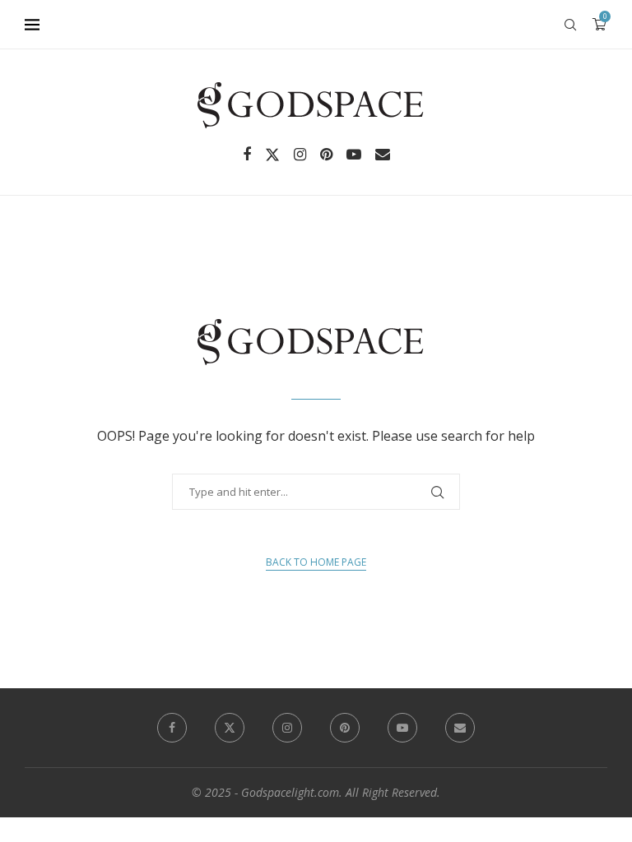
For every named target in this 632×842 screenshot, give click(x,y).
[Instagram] (300, 154)
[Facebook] (247, 154)
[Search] (570, 25)
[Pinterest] (326, 154)
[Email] (382, 154)
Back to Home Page (316, 562)
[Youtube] (353, 154)
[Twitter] (272, 154)
